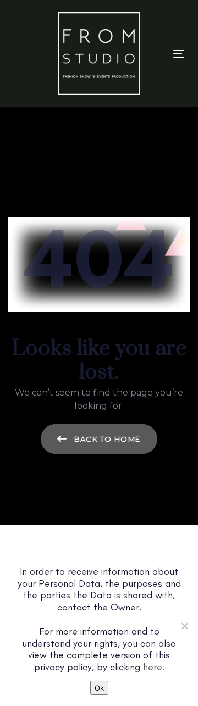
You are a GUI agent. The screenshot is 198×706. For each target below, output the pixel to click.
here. (153, 667)
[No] (184, 625)
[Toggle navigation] (178, 53)
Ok (99, 687)
